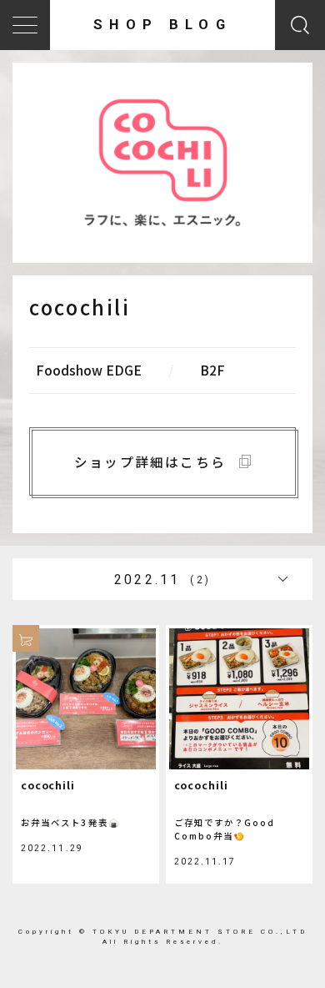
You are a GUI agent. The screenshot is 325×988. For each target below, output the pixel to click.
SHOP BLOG (162, 25)
